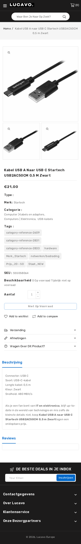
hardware (50, 248)
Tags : (9, 226)
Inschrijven (66, 477)
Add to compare (47, 316)
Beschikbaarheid (18, 280)
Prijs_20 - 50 (15, 264)
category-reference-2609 (23, 232)
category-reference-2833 (23, 248)
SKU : (8, 273)
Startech (19, 202)
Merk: (9, 202)
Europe (50, 537)
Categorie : (13, 210)
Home (7, 28)
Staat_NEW (35, 264)
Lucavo (41, 537)
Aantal (9, 294)
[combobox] (40, 16)
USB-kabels (45, 219)
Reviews (9, 438)
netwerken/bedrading (45, 256)
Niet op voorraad (40, 306)
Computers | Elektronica (20, 219)
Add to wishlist (18, 316)
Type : (9, 195)
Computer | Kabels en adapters (24, 214)
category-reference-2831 (22, 240)
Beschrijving (12, 362)
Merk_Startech (16, 256)
